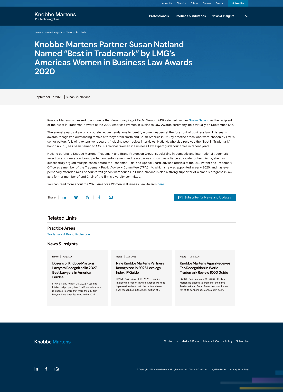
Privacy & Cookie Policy (217, 341)
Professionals (159, 16)
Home (38, 32)
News (69, 32)
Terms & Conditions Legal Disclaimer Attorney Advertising (218, 369)
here (161, 184)
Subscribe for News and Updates (207, 197)
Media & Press (190, 341)
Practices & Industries (190, 16)
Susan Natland (199, 120)
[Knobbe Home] (53, 342)
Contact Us (171, 341)
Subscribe (238, 3)
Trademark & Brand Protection (68, 234)
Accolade (81, 32)
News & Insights (222, 16)
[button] (246, 16)
